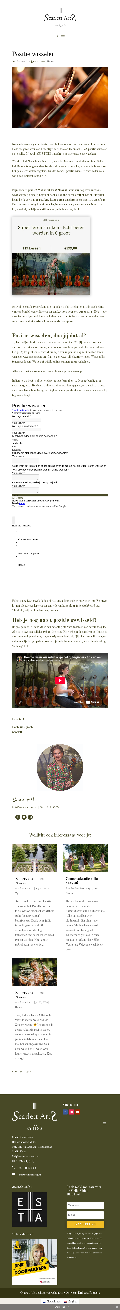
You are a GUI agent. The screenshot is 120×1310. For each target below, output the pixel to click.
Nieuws (51, 62)
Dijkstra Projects (89, 1292)
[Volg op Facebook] (17, 817)
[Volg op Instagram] (30, 817)
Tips (17, 893)
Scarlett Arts (23, 62)
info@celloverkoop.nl (24, 807)
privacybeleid (83, 1238)
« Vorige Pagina (22, 1071)
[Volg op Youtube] (24, 817)
